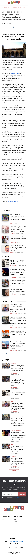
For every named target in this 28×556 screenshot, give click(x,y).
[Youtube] (17, 544)
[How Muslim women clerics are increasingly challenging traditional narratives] (5, 239)
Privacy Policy (16, 497)
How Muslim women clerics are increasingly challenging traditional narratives (18, 238)
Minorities (14, 8)
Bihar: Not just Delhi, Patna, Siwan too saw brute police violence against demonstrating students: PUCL (17, 462)
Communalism (6, 8)
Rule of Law (21, 8)
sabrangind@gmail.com (16, 541)
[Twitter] (6, 27)
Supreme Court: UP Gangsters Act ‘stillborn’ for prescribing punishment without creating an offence (18, 345)
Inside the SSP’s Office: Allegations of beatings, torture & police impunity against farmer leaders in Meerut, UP (17, 308)
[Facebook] (3, 27)
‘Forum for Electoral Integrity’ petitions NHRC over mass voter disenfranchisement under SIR (17, 218)
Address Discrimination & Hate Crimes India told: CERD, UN (17, 261)
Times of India (14, 73)
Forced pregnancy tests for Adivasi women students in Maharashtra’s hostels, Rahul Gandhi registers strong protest (18, 272)
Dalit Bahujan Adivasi (4, 274)
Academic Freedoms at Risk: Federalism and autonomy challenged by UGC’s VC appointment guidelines (18, 229)
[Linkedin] (10, 27)
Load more (13, 470)
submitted (16, 187)
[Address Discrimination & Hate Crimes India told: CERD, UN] (5, 263)
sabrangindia (13, 277)
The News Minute (13, 201)
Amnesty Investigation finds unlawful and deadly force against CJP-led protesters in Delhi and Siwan (18, 382)
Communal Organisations (5, 323)
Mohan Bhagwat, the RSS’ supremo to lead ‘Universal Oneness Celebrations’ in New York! (18, 333)
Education (12, 233)
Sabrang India (13, 265)
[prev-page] (3, 353)
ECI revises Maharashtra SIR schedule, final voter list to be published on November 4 (18, 282)
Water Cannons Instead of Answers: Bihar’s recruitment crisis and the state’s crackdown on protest (18, 368)
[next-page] (6, 353)
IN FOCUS (5, 257)
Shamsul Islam (13, 338)
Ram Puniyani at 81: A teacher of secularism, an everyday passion (17, 291)
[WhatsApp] (13, 27)
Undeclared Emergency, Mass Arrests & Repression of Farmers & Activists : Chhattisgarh (18, 248)
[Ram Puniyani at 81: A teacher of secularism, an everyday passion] (5, 292)
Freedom (12, 252)
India (11, 223)
